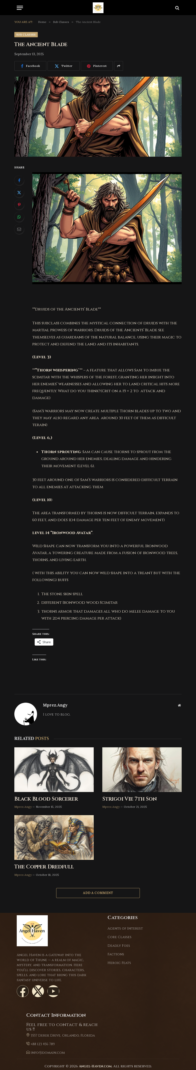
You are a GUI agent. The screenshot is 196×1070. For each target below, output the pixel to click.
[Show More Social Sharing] (118, 66)
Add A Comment (98, 893)
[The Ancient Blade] (98, 117)
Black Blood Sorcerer (46, 799)
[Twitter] (19, 192)
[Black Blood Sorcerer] (54, 769)
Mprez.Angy (55, 705)
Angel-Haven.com (95, 1066)
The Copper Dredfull (44, 867)
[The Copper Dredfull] (54, 837)
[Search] (176, 7)
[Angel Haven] (98, 8)
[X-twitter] (38, 991)
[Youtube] (53, 991)
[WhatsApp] (19, 217)
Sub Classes (26, 34)
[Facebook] (19, 180)
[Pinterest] (19, 204)
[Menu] (20, 7)
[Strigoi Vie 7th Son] (142, 769)
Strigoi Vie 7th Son (129, 799)
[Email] (19, 229)
